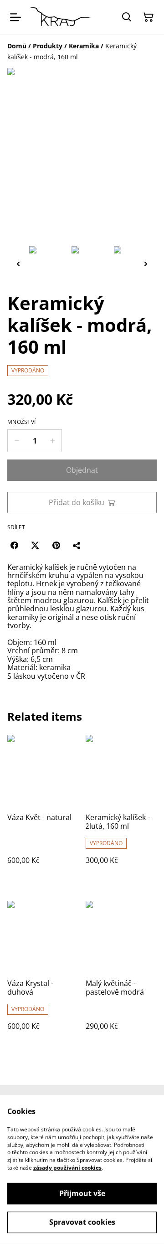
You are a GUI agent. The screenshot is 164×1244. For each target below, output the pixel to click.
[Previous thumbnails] (18, 263)
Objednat (82, 470)
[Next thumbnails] (146, 263)
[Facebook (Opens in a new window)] (14, 545)
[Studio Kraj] (61, 17)
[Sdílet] (77, 545)
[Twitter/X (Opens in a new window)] (35, 545)
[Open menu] (15, 17)
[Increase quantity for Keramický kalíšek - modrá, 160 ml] (52, 440)
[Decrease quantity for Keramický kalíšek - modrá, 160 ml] (16, 440)
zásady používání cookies (67, 1168)
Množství (21, 422)
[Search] (127, 17)
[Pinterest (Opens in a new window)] (56, 545)
